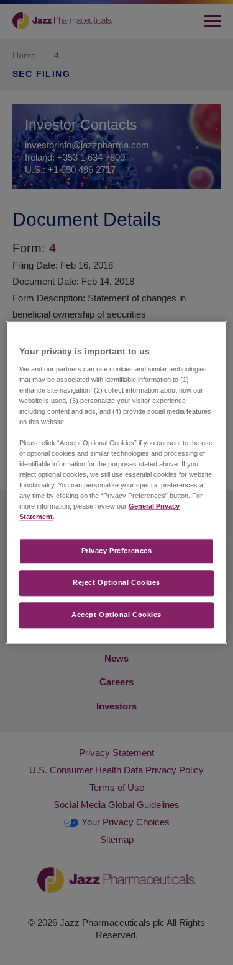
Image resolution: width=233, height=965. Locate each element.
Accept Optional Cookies (116, 615)
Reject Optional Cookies (116, 583)
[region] (116, 482)
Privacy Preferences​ (116, 550)
